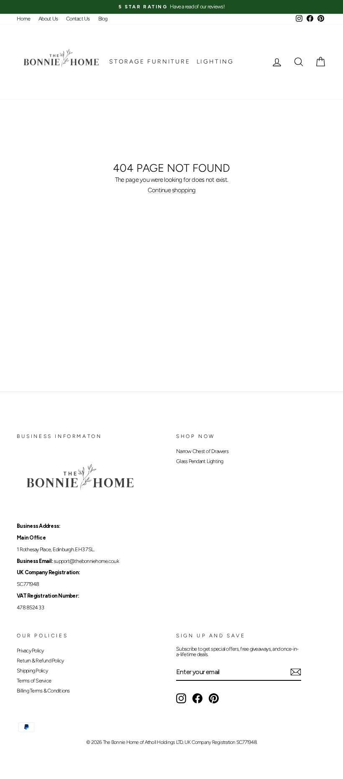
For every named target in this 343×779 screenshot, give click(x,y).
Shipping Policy (32, 670)
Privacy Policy (30, 650)
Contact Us (78, 18)
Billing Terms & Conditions (43, 690)
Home (23, 18)
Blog (103, 18)
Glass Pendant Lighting (199, 461)
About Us (48, 18)
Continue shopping (171, 190)
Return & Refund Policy (40, 660)
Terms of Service (34, 680)
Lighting (215, 61)
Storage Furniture (149, 61)
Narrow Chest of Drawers (202, 451)
